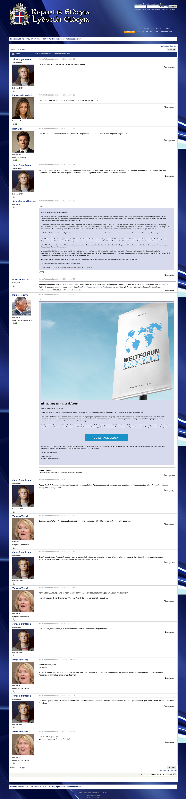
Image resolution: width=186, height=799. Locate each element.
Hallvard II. (17, 128)
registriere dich (156, 4)
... (17, 49)
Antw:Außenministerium (49, 59)
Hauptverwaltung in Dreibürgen (99, 287)
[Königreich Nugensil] (16, 124)
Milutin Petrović (20, 295)
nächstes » (173, 46)
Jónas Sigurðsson (21, 59)
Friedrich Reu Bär (21, 279)
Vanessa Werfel (20, 516)
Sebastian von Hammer (24, 201)
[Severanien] (16, 324)
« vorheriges (164, 46)
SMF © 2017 (92, 793)
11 (25, 49)
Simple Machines (103, 793)
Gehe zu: (144, 775)
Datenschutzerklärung (94, 795)
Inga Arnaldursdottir (22, 95)
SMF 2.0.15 (83, 793)
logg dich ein (142, 4)
